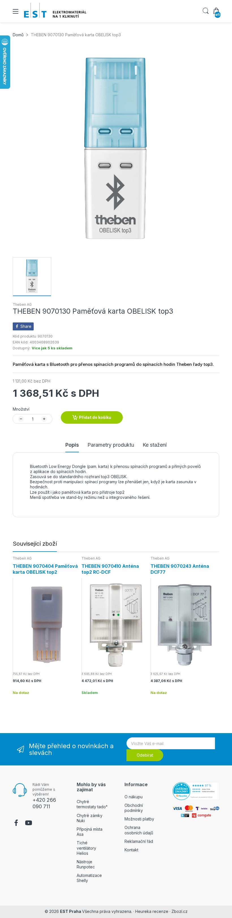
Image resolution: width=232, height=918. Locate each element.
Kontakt (131, 849)
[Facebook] (16, 824)
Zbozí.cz (179, 911)
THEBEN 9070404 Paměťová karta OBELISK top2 (45, 569)
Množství (21, 409)
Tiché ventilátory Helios (86, 847)
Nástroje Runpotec (86, 864)
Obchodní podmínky (133, 808)
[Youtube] (28, 824)
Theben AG (22, 304)
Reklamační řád (138, 841)
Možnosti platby (139, 818)
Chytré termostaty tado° (92, 804)
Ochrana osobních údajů (138, 830)
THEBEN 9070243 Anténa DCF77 (180, 569)
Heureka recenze (151, 911)
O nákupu (133, 796)
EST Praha (70, 911)
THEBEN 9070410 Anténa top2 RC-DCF (110, 569)
